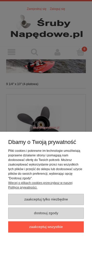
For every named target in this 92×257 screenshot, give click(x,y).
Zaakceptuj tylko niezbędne (46, 199)
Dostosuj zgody (46, 213)
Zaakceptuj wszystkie (46, 227)
